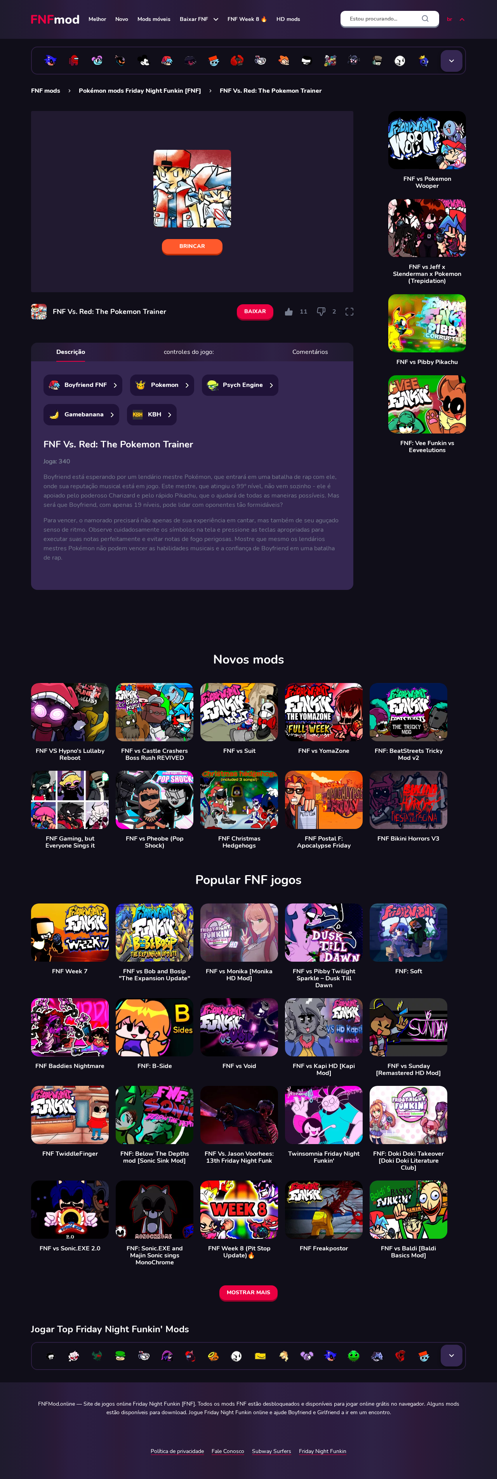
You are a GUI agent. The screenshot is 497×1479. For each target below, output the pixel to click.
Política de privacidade (177, 1451)
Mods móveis (153, 19)
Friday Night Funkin (322, 1451)
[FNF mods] (56, 19)
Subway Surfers (271, 1451)
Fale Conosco (228, 1451)
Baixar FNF (194, 19)
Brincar (192, 246)
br (449, 19)
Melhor (97, 19)
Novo (121, 19)
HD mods (288, 19)
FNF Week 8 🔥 (247, 19)
